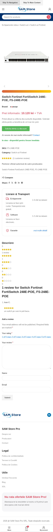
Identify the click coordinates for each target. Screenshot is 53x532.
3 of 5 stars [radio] (26, 337)
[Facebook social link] (9, 183)
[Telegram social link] (22, 183)
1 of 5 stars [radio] (6, 337)
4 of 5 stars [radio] (36, 337)
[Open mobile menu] (3, 9)
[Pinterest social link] (15, 183)
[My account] (49, 9)
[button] (4, 57)
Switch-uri (24, 25)
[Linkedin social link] (18, 183)
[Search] (49, 17)
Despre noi (6, 434)
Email (4, 385)
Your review (7, 342)
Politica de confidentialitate (13, 456)
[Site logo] (26, 9)
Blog (4, 482)
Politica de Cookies (9, 465)
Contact (36, 135)
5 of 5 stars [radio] (46, 337)
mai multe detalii (40, 230)
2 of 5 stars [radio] (16, 337)
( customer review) (21, 158)
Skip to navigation (10, 3)
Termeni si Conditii (9, 460)
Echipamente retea (10, 25)
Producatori (6, 439)
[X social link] (12, 183)
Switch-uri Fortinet (37, 25)
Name (4, 373)
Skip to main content (31, 3)
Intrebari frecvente (9, 478)
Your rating (7, 333)
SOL (4, 486)
